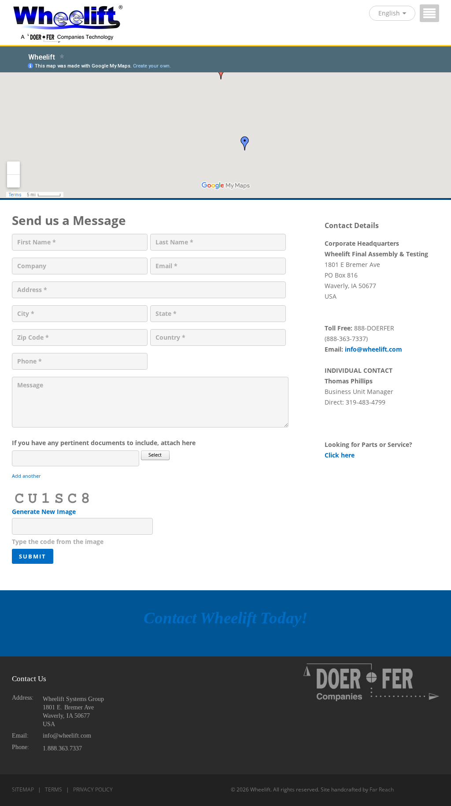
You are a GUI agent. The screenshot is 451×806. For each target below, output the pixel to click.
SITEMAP (23, 789)
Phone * (29, 361)
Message (30, 385)
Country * (170, 337)
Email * (166, 266)
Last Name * (174, 242)
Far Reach (382, 789)
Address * (32, 289)
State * (166, 313)
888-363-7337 (346, 338)
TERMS (53, 789)
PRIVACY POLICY (93, 789)
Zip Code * (33, 337)
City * (25, 313)
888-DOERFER (374, 328)
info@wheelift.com (373, 349)
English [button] (389, 13)
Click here (340, 455)
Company (31, 266)
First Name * (36, 242)
